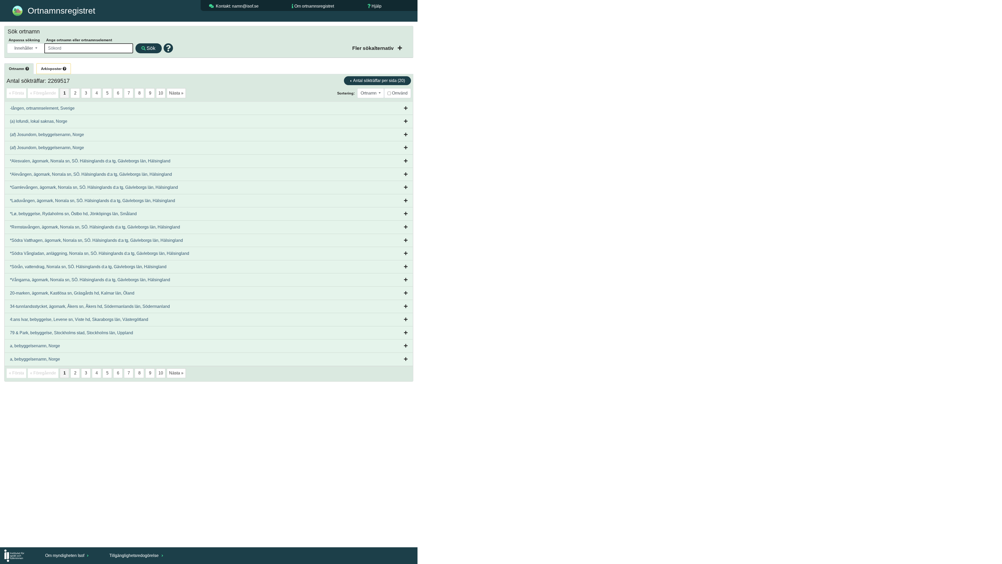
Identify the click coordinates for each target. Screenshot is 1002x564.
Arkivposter (52, 69)
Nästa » (176, 93)
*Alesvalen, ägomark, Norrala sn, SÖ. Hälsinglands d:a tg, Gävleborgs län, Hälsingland (90, 161)
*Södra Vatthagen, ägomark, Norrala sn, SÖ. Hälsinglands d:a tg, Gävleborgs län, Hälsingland (96, 240)
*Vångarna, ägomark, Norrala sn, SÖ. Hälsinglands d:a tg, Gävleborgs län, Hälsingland (90, 280)
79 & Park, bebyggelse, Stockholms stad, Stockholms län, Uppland (71, 333)
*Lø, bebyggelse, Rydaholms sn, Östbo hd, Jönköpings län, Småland (73, 214)
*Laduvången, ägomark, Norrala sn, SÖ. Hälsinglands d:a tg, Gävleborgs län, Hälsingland (92, 200)
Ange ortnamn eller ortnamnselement (79, 40)
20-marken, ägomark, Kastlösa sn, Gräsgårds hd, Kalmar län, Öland (72, 293)
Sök (151, 48)
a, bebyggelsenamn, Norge (35, 346)
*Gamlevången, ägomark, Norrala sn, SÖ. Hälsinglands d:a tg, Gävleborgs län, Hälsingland (94, 187)
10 (160, 93)
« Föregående (43, 93)
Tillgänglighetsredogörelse (134, 555)
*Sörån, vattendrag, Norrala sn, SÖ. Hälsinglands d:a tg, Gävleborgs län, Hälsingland (88, 267)
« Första (16, 93)
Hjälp (376, 6)
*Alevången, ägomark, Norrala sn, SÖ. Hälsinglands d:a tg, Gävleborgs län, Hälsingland (91, 174)
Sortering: (346, 93)
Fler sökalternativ (373, 48)
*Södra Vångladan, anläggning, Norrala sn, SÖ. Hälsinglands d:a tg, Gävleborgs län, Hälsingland (99, 253)
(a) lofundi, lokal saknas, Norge (38, 121)
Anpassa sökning (24, 40)
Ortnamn (17, 69)
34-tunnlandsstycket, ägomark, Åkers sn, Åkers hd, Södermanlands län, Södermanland (90, 306)
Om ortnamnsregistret (314, 6)
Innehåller (24, 48)
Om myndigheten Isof (65, 555)
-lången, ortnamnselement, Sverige (42, 108)
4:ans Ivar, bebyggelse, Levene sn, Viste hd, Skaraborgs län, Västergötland (79, 319)
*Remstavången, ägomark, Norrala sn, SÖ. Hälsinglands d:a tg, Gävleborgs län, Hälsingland (95, 227)
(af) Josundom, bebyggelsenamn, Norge (47, 134)
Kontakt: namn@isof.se (237, 6)
